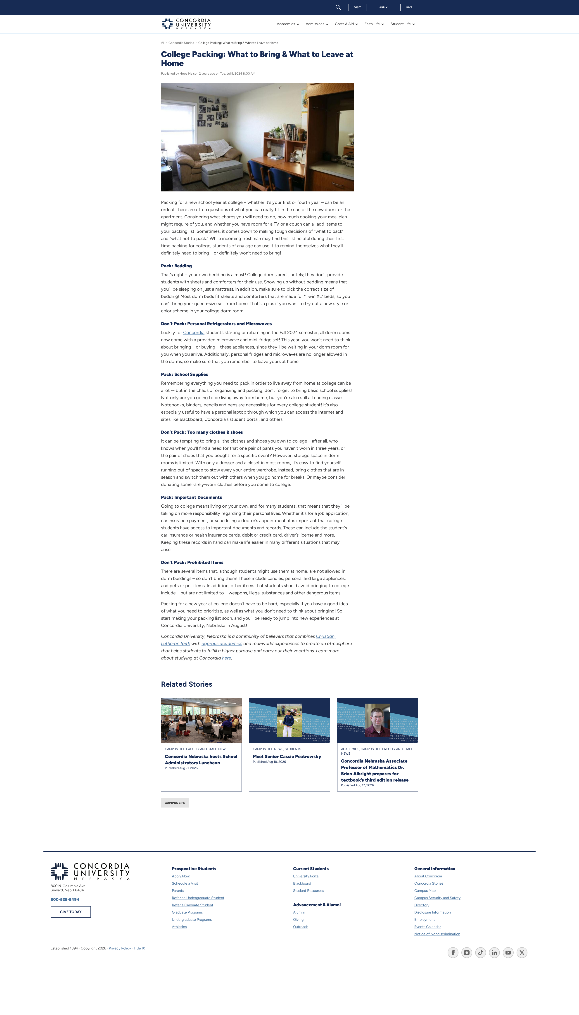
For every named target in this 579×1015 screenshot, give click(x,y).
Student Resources (308, 890)
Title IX (139, 948)
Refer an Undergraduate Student (198, 898)
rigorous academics (222, 643)
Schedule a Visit (185, 883)
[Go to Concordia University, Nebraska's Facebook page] (453, 953)
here (226, 658)
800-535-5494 (65, 899)
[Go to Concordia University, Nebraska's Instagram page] (467, 953)
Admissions (315, 24)
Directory (421, 905)
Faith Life (372, 24)
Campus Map (425, 890)
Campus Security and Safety (437, 898)
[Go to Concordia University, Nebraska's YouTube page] (508, 953)
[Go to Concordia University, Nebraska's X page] (522, 953)
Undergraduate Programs (192, 919)
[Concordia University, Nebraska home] (186, 24)
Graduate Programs (187, 912)
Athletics (179, 927)
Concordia (193, 332)
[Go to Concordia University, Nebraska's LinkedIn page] (494, 953)
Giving (298, 919)
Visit (357, 7)
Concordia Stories (181, 43)
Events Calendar (427, 927)
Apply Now (181, 876)
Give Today (70, 912)
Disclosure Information (432, 912)
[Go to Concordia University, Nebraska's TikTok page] (481, 953)
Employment (424, 919)
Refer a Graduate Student (192, 905)
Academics (286, 24)
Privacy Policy (120, 948)
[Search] (338, 7)
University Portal (306, 876)
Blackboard (302, 883)
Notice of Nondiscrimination (437, 934)
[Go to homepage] (162, 43)
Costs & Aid (344, 24)
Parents (178, 890)
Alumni (299, 912)
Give (409, 7)
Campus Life (175, 803)
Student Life (401, 24)
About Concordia (428, 876)
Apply (383, 7)
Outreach (300, 927)
